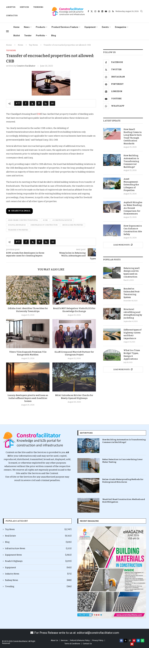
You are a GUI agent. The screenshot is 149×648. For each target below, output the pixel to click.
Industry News (38, 574)
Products (40, 27)
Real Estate (38, 536)
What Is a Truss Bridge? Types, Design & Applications (132, 354)
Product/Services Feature (65, 27)
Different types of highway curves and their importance (132, 334)
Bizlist (16, 35)
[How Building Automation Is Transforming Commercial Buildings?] (112, 160)
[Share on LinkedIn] (45, 103)
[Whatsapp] (110, 11)
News (27, 27)
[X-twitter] (125, 640)
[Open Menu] (7, 31)
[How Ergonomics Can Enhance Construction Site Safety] (112, 230)
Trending (38, 7)
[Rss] (113, 11)
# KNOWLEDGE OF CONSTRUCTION (44, 225)
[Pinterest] (99, 11)
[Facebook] (88, 11)
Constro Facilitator (26, 66)
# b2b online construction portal (23, 220)
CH (38, 114)
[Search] (141, 11)
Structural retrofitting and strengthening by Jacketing (133, 313)
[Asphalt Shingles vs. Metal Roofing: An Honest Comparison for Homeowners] (112, 207)
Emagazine (120, 27)
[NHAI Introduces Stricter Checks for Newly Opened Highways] (74, 377)
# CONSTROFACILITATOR (62, 220)
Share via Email (20, 211)
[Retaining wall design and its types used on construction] (112, 273)
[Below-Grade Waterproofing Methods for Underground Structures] (88, 485)
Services (24, 7)
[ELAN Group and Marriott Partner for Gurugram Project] (74, 333)
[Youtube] (106, 11)
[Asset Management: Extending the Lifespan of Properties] (112, 183)
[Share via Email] (52, 103)
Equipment (90, 27)
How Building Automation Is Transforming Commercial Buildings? (131, 161)
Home (16, 27)
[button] (81, 572)
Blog (53, 35)
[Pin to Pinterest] (39, 103)
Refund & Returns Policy (80, 640)
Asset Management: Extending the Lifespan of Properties (131, 185)
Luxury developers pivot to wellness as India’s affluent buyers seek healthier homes (28, 398)
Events (105, 27)
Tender (28, 35)
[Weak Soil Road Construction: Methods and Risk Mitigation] (88, 505)
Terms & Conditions (72, 644)
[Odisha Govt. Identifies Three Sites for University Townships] (27, 290)
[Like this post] (19, 103)
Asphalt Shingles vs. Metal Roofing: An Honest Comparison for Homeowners (133, 208)
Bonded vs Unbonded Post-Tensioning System (132, 293)
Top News (33, 45)
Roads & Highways (38, 561)
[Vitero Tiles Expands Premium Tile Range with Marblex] (27, 333)
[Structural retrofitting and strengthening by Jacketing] (112, 314)
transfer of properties (18, 230)
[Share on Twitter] (32, 103)
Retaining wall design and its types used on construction (132, 272)
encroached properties (72, 225)
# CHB (45, 220)
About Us (10, 7)
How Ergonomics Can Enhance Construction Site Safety (133, 230)
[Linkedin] (102, 11)
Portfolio (40, 35)
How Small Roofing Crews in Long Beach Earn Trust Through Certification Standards (133, 136)
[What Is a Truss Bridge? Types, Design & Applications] (112, 355)
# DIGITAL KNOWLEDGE (17, 225)
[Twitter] (92, 11)
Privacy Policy (97, 640)
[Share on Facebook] (25, 103)
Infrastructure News (38, 548)
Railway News (38, 580)
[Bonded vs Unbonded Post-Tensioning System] (112, 293)
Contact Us (12, 16)
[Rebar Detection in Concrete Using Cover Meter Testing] (88, 465)
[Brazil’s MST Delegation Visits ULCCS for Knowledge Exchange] (74, 290)
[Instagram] (95, 11)
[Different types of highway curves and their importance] (112, 334)
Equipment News (38, 555)
